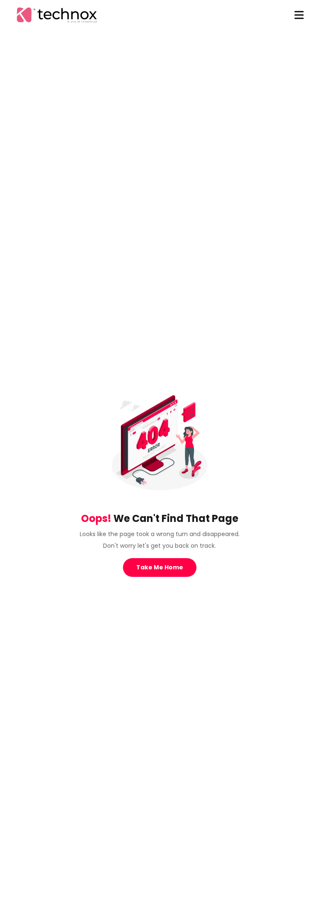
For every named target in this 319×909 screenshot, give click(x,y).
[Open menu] (299, 15)
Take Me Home (159, 567)
